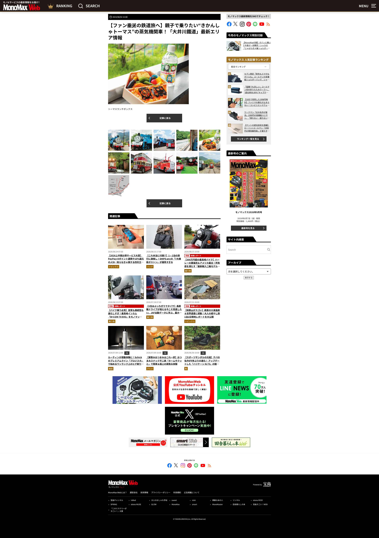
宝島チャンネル (117, 500)
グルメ (150, 368)
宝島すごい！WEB (260, 504)
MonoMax (176, 504)
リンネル (236, 500)
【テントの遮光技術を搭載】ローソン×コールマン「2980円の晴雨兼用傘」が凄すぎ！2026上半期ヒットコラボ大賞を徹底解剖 (256, 128)
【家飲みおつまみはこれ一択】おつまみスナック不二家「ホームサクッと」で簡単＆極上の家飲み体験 (164, 360)
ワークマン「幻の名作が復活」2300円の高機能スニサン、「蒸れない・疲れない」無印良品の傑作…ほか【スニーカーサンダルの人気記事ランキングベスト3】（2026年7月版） (256, 115)
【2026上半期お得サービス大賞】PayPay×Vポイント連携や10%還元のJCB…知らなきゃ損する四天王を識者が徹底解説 (126, 260)
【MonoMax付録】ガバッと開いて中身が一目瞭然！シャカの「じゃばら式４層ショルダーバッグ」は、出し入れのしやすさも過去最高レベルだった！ (257, 45)
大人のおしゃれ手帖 (159, 500)
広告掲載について (191, 492)
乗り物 (188, 270)
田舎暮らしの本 (239, 504)
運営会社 (134, 492)
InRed (133, 500)
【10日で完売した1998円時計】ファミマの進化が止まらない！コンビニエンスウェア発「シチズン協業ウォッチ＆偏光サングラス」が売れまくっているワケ (256, 102)
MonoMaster (217, 504)
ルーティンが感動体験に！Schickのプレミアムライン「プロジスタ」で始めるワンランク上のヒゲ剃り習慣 (126, 362)
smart (194, 504)
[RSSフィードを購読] (268, 25)
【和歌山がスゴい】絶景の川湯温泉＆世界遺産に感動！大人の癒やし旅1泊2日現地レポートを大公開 (202, 313)
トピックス (113, 266)
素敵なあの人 (217, 500)
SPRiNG (114, 504)
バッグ (150, 266)
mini (194, 500)
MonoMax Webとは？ (117, 492)
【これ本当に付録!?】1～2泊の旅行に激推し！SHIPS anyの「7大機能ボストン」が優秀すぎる (163, 259)
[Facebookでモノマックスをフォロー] (229, 25)
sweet (174, 500)
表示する (249, 277)
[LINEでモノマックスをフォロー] (255, 25)
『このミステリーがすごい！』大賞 (119, 509)
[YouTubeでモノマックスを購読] (261, 25)
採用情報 (144, 492)
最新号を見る (248, 228)
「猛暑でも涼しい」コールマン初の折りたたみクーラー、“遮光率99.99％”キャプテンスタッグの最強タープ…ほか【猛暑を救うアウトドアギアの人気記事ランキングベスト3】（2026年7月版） (256, 89)
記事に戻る (165, 118)
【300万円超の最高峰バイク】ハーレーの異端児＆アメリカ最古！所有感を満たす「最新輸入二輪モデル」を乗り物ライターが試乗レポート (202, 264)
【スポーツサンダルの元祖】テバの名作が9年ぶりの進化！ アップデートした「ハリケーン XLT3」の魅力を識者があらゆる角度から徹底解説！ (202, 364)
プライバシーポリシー (160, 492)
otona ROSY (258, 500)
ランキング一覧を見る (248, 138)
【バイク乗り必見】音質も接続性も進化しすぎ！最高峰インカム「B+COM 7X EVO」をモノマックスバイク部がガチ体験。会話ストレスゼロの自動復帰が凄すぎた (126, 317)
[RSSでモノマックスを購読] (209, 466)
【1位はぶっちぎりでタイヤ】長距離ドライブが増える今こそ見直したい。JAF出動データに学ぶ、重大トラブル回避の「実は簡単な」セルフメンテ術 (164, 312)
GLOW (153, 504)
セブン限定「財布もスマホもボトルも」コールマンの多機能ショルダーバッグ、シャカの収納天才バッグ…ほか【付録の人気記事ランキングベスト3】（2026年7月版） (256, 76)
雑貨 (111, 368)
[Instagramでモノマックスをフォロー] (242, 25)
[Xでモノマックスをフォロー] (235, 25)
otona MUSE (136, 504)
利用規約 (177, 492)
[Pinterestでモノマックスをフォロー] (248, 25)
